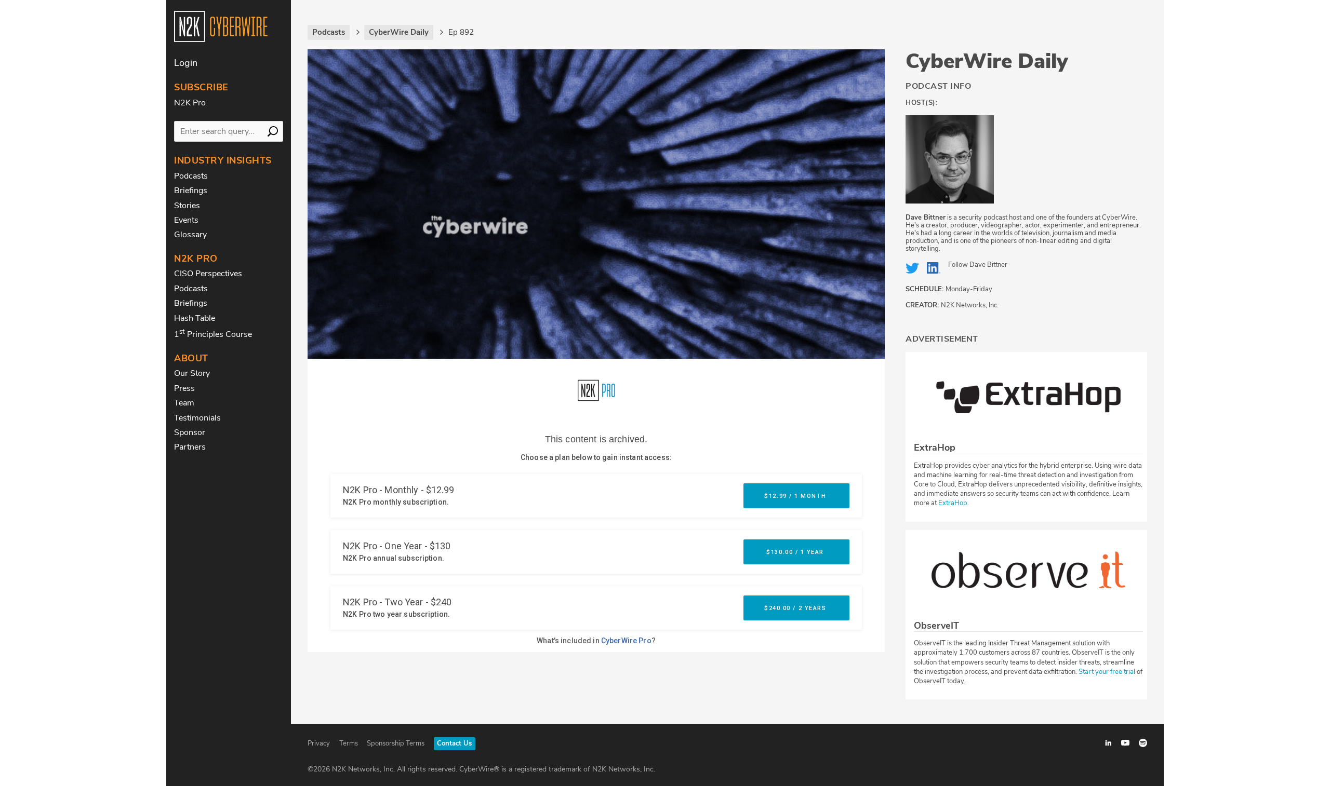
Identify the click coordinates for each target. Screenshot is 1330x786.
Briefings (190, 190)
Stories (187, 205)
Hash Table (194, 318)
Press (184, 388)
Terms (348, 743)
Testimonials (197, 418)
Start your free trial (1108, 671)
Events (186, 220)
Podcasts (191, 176)
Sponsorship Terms (395, 743)
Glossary (190, 234)
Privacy (319, 743)
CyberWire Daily (987, 61)
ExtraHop (952, 503)
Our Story (192, 373)
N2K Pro (190, 103)
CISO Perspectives (208, 273)
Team (184, 403)
